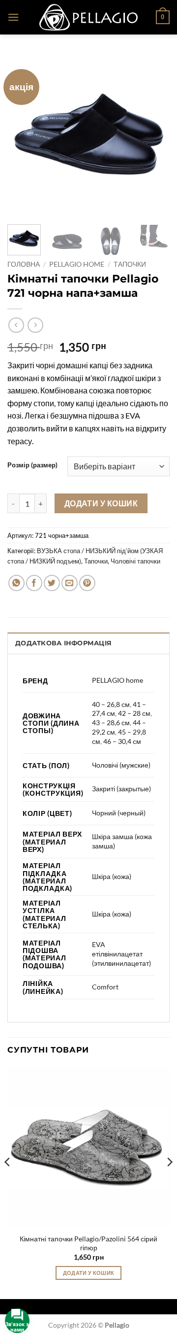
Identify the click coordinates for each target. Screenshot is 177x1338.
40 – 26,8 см (111, 704)
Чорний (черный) (119, 813)
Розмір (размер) (32, 465)
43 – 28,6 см (111, 722)
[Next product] (16, 325)
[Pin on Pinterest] (87, 583)
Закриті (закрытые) (121, 788)
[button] (13, 17)
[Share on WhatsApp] (16, 583)
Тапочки (130, 264)
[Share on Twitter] (52, 583)
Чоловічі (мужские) (121, 765)
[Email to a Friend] (69, 583)
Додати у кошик (101, 503)
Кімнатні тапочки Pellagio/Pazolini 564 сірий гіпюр (88, 1243)
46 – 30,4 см (122, 741)
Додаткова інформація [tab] (63, 643)
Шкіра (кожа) (111, 876)
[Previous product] (35, 325)
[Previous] (23, 135)
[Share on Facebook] (34, 583)
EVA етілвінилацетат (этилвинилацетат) (121, 953)
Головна (23, 264)
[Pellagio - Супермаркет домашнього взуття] (88, 17)
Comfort (105, 987)
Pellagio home (76, 264)
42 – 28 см (134, 713)
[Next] (154, 135)
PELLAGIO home (117, 680)
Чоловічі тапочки (135, 561)
